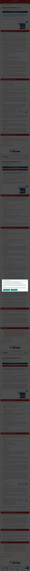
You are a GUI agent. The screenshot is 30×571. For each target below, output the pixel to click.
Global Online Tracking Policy (17, 282)
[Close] (27, 280)
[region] (15, 285)
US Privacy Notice (11, 282)
